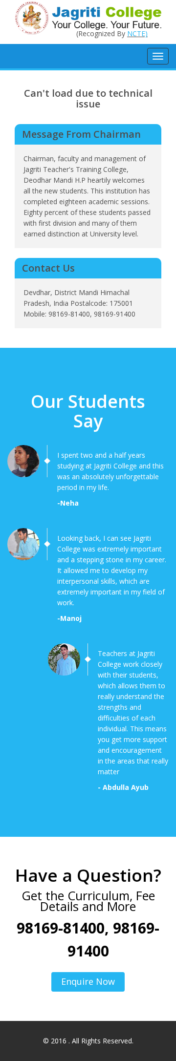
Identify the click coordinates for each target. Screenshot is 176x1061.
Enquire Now (88, 981)
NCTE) (137, 33)
